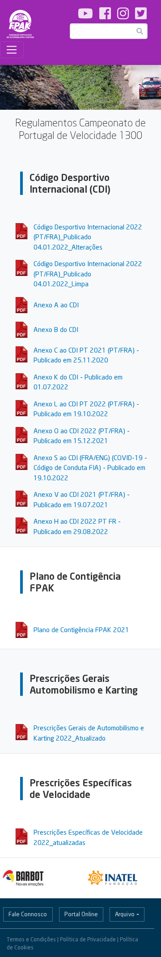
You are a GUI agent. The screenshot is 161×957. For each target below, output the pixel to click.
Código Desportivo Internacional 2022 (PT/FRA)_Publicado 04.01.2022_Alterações (88, 237)
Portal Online (81, 914)
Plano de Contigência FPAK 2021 (81, 629)
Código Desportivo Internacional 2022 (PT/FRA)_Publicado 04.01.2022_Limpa (88, 273)
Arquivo (125, 914)
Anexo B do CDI (56, 329)
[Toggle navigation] (12, 49)
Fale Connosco (27, 914)
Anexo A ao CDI (56, 305)
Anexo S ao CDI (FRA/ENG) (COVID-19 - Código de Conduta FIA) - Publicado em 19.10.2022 (90, 467)
